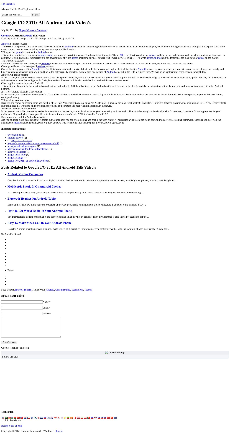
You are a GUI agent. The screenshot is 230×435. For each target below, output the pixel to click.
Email (46, 307)
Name (46, 302)
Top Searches (8, 4)
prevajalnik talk (15, 135)
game (49, 55)
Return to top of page (11, 425)
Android (27, 35)
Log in (59, 431)
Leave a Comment (37, 30)
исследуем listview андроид (22, 146)
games (18, 52)
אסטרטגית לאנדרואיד (21, 140)
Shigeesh (23, 30)
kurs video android (17, 151)
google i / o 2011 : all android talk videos (28, 160)
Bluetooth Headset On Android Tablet (32, 198)
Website (47, 313)
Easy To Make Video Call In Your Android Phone (39, 222)
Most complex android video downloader (28, 149)
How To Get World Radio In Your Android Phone (40, 210)
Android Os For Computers (25, 174)
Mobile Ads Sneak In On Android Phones (34, 186)
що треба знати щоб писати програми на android (33, 143)
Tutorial (27, 289)
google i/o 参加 (15, 157)
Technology (77, 289)
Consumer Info (62, 289)
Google (5, 35)
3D (121, 55)
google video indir (17, 154)
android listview (15, 137)
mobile (17, 122)
